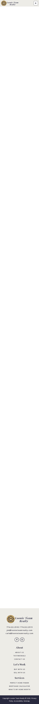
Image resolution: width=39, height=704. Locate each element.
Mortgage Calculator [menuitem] (19, 686)
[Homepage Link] (9, 3)
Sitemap (27, 701)
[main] (19, 307)
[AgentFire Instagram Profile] (22, 640)
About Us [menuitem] (19, 652)
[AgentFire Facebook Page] (17, 640)
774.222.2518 (12, 627)
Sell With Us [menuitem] (19, 673)
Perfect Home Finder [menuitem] (19, 683)
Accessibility (18, 701)
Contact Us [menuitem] (19, 659)
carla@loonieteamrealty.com (19, 633)
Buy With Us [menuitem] (19, 669)
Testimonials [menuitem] (19, 656)
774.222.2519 (26, 627)
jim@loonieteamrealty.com (19, 630)
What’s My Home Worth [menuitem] (19, 689)
